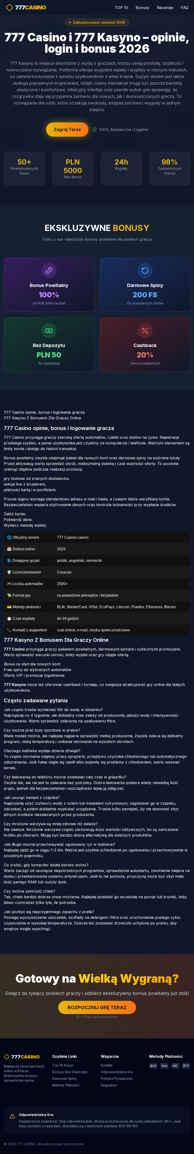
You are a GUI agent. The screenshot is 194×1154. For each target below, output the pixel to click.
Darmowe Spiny (64, 1078)
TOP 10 (121, 7)
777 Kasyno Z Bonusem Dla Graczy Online (42, 418)
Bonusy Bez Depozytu (69, 1072)
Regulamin (109, 1085)
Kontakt (106, 1065)
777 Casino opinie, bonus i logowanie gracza (44, 412)
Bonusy (142, 7)
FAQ (184, 7)
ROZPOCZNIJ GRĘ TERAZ (97, 1007)
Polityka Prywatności (117, 1078)
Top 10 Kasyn (62, 1065)
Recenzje (165, 7)
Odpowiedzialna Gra (117, 1072)
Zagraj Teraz (67, 129)
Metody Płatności (65, 1085)
